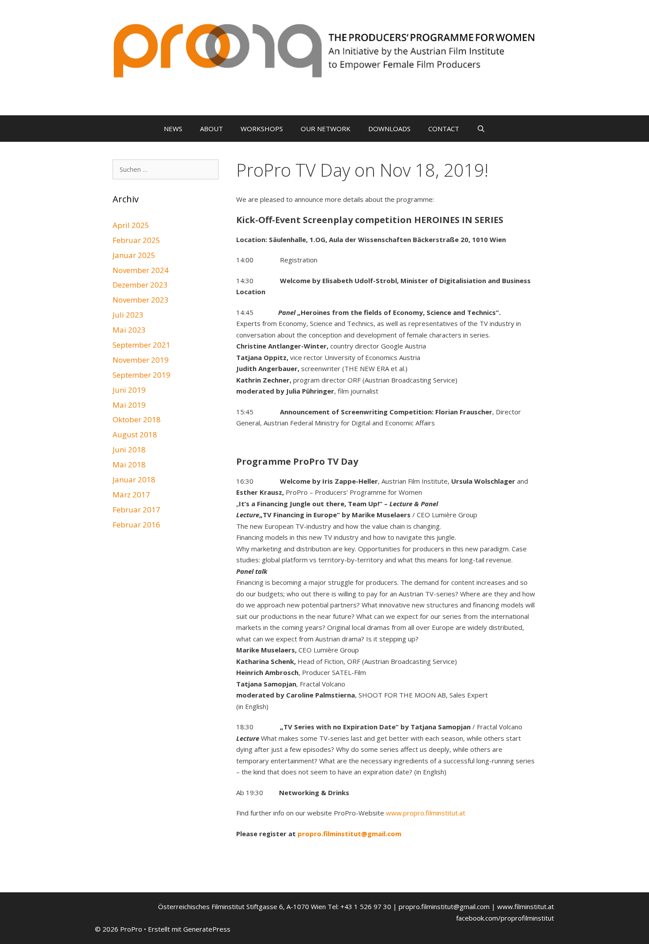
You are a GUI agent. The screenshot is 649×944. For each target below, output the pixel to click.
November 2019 (141, 360)
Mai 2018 (129, 464)
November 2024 (141, 270)
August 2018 (135, 434)
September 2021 (141, 345)
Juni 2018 (129, 449)
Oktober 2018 (137, 419)
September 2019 (141, 375)
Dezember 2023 (140, 285)
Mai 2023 (129, 330)
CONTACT (443, 128)
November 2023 (141, 300)
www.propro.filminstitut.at (425, 812)
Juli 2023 (128, 315)
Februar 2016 (136, 524)
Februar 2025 (136, 240)
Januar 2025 (134, 255)
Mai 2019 (129, 405)
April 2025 (131, 225)
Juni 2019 (129, 390)
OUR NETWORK (326, 128)
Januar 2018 (134, 479)
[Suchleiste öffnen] (481, 128)
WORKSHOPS (262, 128)
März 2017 (131, 494)
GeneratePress (206, 929)
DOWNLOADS (389, 128)
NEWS (173, 128)
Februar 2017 (136, 509)
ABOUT (211, 128)
